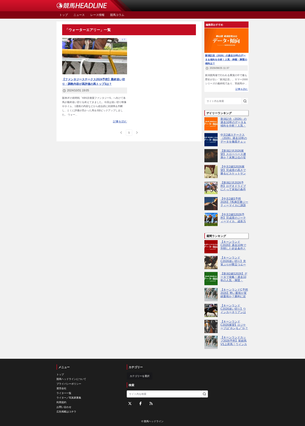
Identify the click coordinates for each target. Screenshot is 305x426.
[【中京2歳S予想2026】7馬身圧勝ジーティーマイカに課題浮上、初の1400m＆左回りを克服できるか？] (211, 203)
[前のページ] (121, 132)
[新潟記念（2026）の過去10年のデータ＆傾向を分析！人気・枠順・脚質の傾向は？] (211, 123)
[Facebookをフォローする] (140, 403)
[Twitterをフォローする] (130, 403)
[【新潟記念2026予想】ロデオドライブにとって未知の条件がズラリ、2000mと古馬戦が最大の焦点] (211, 187)
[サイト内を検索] (245, 101)
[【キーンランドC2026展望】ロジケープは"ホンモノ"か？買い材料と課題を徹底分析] (211, 326)
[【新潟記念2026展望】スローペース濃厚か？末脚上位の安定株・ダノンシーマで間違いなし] (211, 155)
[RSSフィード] (151, 403)
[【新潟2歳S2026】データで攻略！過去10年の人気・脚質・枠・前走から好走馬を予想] (211, 278)
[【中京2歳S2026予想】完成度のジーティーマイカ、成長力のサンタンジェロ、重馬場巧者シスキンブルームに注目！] (211, 219)
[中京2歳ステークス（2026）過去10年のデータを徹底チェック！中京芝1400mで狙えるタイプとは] (211, 139)
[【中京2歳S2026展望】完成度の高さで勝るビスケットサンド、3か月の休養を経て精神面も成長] (211, 171)
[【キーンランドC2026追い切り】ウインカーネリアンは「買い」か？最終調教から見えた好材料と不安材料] (211, 310)
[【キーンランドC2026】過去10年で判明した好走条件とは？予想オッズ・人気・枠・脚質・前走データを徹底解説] (211, 246)
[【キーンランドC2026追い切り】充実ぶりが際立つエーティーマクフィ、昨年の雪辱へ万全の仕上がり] (211, 262)
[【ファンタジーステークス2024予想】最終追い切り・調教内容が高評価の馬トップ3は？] (94, 56)
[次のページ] (137, 132)
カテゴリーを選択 (139, 376)
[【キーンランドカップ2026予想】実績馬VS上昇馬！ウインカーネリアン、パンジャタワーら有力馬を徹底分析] (211, 342)
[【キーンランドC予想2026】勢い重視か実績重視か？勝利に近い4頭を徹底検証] (211, 294)
